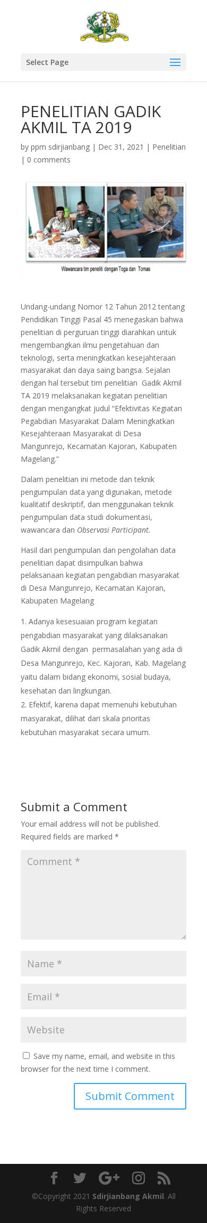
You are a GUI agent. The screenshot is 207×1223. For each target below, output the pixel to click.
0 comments (49, 159)
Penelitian (169, 147)
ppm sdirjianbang (60, 147)
